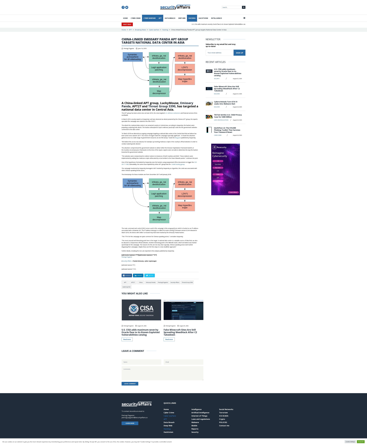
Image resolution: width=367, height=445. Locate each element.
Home (125, 18)
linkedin (139, 275)
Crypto (222, 419)
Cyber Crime (135, 18)
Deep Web (181, 18)
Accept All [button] (360, 442)
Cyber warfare (150, 18)
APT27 (133, 282)
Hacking (192, 18)
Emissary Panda (150, 282)
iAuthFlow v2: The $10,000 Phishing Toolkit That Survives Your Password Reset (227, 130)
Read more (127, 339)
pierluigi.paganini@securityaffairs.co (135, 417)
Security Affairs (126, 261)
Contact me (224, 425)
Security (216, 78)
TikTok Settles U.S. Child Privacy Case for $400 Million (228, 116)
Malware (217, 94)
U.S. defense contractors (172, 113)
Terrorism (223, 412)
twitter (151, 275)
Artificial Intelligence (200, 412)
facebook (128, 275)
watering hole (126, 287)
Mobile (194, 425)
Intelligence (216, 18)
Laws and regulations (221, 120)
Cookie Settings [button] (350, 442)
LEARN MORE (130, 423)
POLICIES (223, 422)
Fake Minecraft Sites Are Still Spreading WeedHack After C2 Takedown (180, 332)
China (140, 282)
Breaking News (140, 30)
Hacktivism (203, 18)
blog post (178, 138)
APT (160, 18)
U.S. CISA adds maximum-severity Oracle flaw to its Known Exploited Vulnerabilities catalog (211, 24)
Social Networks (226, 409)
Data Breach (170, 18)
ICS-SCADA (223, 416)
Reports (194, 429)
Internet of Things (199, 416)
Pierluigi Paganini (129, 48)
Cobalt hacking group (178, 164)
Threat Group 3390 (161, 106)
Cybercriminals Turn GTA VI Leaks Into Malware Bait (225, 103)
